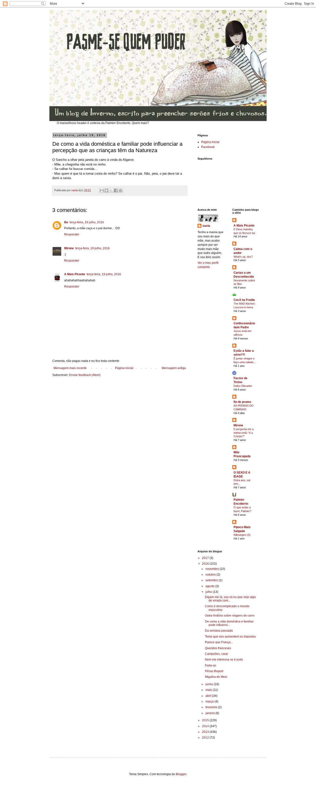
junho (209, 684)
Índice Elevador (243, 385)
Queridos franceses (218, 648)
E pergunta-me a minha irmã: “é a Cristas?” (244, 433)
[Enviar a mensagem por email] (101, 190)
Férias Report (214, 671)
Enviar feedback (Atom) (84, 375)
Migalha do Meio (216, 677)
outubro (211, 574)
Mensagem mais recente (70, 368)
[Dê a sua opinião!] (106, 190)
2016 (206, 563)
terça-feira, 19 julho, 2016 (87, 222)
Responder (71, 234)
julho (209, 592)
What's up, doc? (243, 256)
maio (209, 690)
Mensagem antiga (174, 368)
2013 (206, 732)
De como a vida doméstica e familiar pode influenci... (229, 623)
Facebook (208, 147)
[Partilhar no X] (111, 190)
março (210, 701)
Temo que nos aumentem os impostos (230, 636)
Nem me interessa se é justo (224, 659)
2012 (206, 737)
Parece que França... (219, 642)
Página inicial (124, 368)
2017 (206, 558)
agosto (210, 586)
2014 (206, 726)
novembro (212, 569)
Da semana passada (219, 630)
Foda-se (210, 665)
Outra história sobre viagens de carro (230, 615)
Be (66, 222)
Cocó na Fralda (244, 300)
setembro (212, 580)
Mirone (69, 248)
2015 (206, 720)
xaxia (206, 226)
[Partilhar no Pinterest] (120, 190)
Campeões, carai (216, 654)
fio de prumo (242, 402)
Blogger (181, 774)
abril (208, 696)
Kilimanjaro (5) (242, 534)
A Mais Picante (74, 274)
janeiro (210, 713)
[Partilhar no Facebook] (115, 190)
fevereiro (211, 707)
